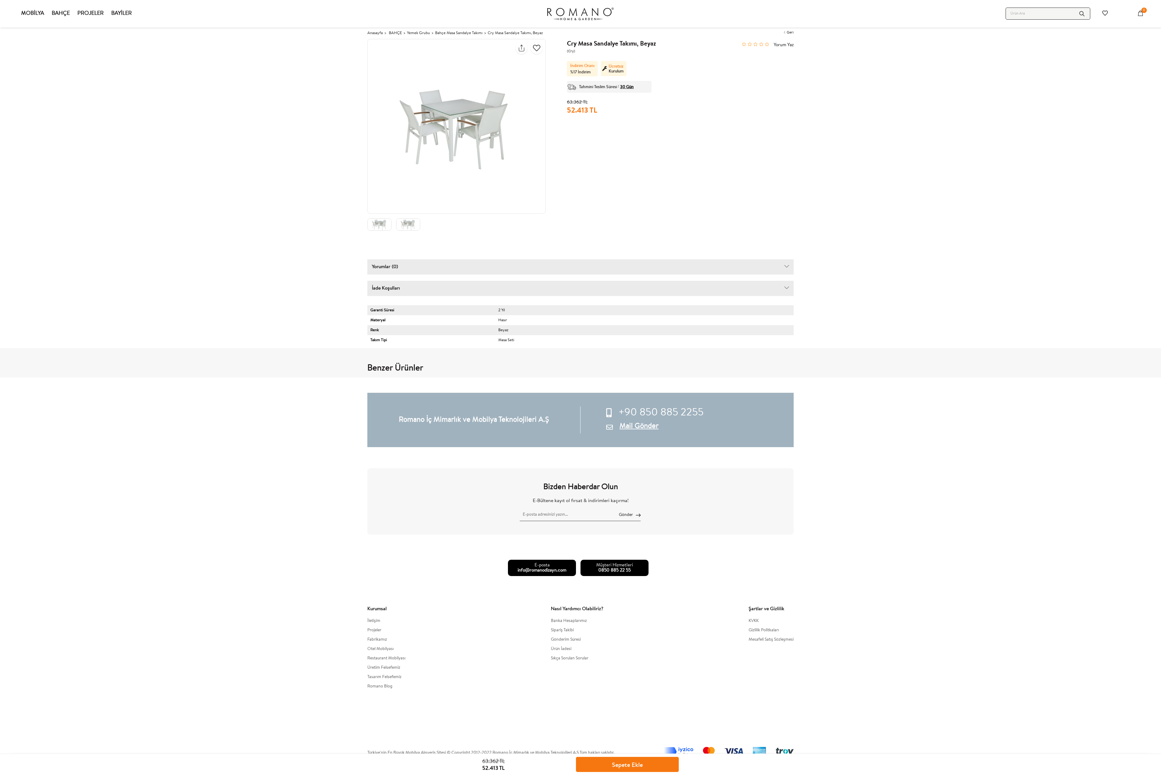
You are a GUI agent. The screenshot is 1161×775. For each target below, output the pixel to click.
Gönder (626, 515)
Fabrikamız (377, 640)
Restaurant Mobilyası (386, 658)
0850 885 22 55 (614, 570)
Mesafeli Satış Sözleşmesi (771, 640)
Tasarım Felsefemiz (384, 677)
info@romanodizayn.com (542, 570)
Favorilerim (1105, 14)
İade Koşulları (386, 288)
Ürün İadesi (561, 649)
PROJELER (90, 13)
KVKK (754, 621)
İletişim (373, 621)
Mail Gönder (639, 426)
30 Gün (627, 86)
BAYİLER (121, 13)
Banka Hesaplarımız (569, 621)
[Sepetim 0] (1140, 14)
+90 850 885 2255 (661, 413)
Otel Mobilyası (380, 649)
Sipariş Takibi (562, 630)
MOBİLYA (32, 13)
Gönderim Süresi (566, 640)
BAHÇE (61, 13)
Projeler (374, 630)
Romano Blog (379, 686)
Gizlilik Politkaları (764, 630)
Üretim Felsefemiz (383, 668)
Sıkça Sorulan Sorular (569, 658)
